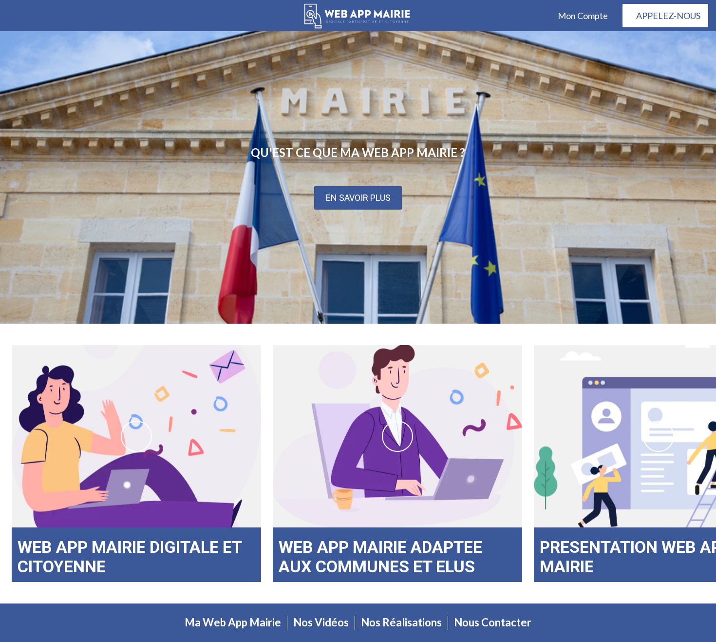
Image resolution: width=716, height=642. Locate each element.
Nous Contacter (492, 622)
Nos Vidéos (321, 622)
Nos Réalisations (401, 622)
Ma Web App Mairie (233, 622)
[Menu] (19, 15)
